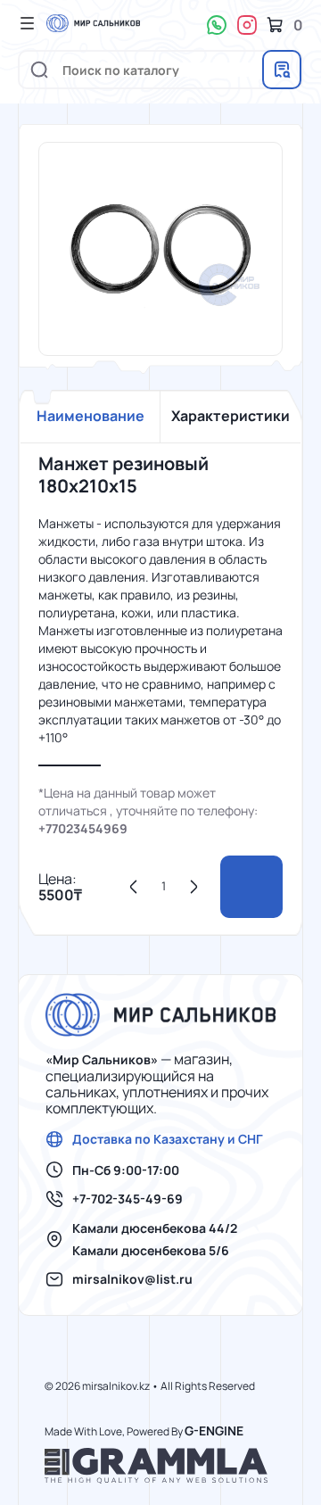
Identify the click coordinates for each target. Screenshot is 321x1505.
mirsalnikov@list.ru (132, 1279)
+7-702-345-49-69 (127, 1199)
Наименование (90, 416)
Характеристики (230, 416)
